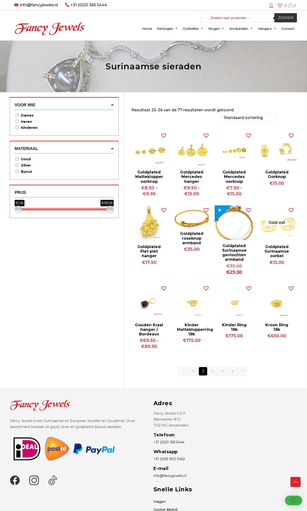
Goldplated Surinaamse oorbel (277, 251)
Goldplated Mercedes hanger (191, 177)
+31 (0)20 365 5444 (89, 5)
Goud (26, 159)
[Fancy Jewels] (50, 25)
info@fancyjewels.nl (39, 5)
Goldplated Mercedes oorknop (234, 177)
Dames (27, 115)
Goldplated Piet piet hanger (149, 251)
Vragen (160, 501)
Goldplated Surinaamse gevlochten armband (234, 253)
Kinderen (29, 127)
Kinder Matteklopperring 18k (195, 329)
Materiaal (26, 148)
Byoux (26, 171)
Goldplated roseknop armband (191, 238)
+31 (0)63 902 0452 (169, 459)
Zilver (26, 165)
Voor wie (25, 105)
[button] (162, 134)
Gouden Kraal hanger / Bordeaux (149, 329)
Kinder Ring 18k (234, 327)
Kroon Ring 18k (276, 327)
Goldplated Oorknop (277, 174)
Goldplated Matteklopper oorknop (149, 177)
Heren (26, 121)
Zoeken (285, 18)
